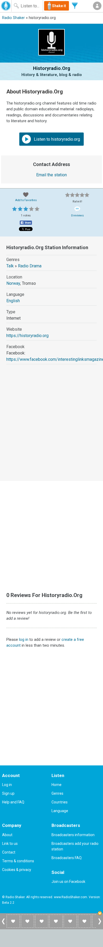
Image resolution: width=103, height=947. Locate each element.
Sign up (8, 793)
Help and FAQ (13, 802)
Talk (10, 265)
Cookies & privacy (16, 870)
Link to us (10, 843)
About (7, 835)
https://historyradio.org (27, 335)
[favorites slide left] (3, 924)
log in (23, 639)
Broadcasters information (73, 835)
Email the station (51, 174)
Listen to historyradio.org (56, 139)
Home (57, 785)
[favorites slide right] (100, 924)
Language (60, 811)
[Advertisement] (51, 427)
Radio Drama (29, 265)
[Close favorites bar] (100, 913)
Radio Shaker (13, 18)
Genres (57, 793)
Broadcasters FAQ (67, 858)
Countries (60, 802)
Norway (13, 283)
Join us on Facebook (68, 881)
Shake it (59, 6)
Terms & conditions (18, 861)
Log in (7, 785)
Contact (8, 852)
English (13, 300)
